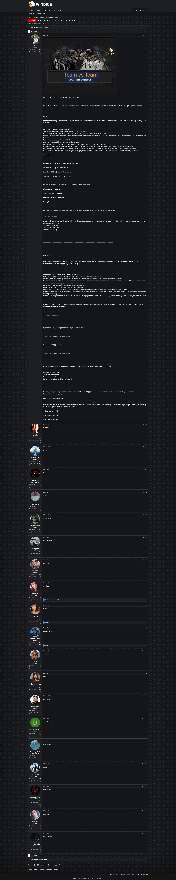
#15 (146, 718)
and (52, 600)
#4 (146, 469)
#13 (146, 673)
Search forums (40, 14)
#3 (146, 447)
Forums (47, 10)
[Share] (143, 35)
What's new (57, 10)
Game (31, 10)
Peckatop (32, 23)
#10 (146, 605)
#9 (146, 582)
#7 (146, 537)
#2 (146, 424)
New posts (31, 14)
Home (39, 10)
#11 (146, 628)
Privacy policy (131, 874)
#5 (146, 492)
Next (35, 31)
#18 (146, 786)
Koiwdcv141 (47, 541)
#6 (146, 515)
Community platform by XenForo (88, 878)
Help (138, 874)
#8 (146, 560)
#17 (146, 764)
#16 (146, 741)
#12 (146, 650)
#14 (146, 696)
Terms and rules (120, 874)
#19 (146, 810)
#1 (146, 35)
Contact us (111, 874)
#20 (146, 833)
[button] (62, 10)
